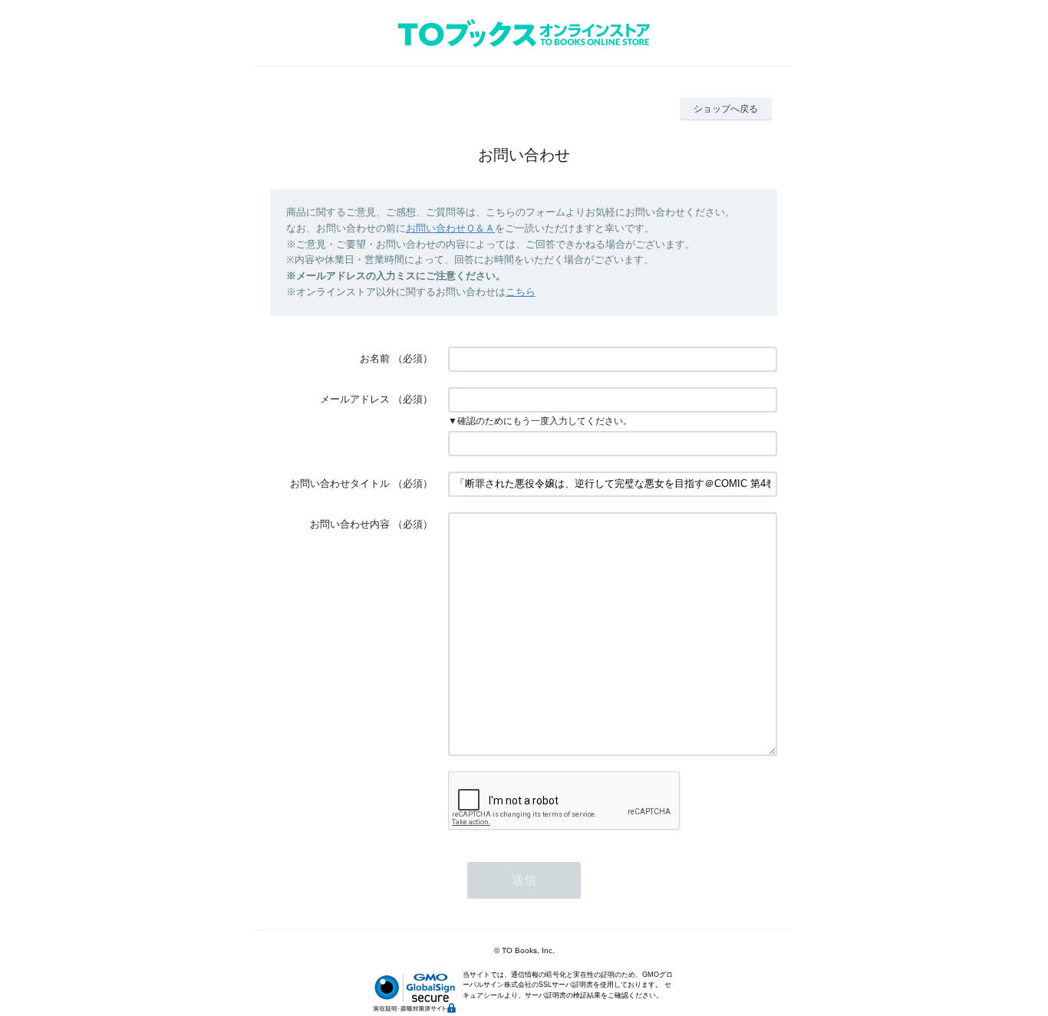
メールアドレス (355, 399)
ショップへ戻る (726, 109)
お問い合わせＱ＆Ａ (450, 228)
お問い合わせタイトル (340, 483)
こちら (521, 292)
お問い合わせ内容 (350, 524)
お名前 (375, 358)
